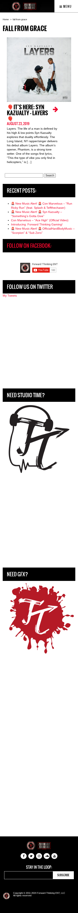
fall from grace (20, 19)
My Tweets (10, 295)
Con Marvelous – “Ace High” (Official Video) (39, 220)
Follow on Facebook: (29, 245)
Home (6, 19)
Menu (67, 6)
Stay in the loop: (39, 867)
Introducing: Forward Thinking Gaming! (37, 224)
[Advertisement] (39, 343)
